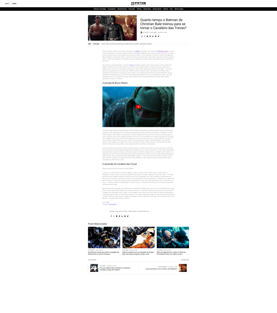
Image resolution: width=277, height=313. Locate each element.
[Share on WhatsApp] (147, 36)
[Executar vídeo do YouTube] (138, 107)
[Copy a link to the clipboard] (158, 36)
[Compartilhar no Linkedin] (152, 36)
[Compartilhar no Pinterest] (150, 36)
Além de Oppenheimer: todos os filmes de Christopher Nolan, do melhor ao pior (171, 253)
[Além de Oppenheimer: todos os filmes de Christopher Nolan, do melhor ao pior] (173, 237)
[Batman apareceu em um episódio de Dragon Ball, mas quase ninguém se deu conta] (138, 237)
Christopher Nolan (162, 51)
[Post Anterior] (94, 268)
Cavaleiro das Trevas (121, 211)
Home (89, 44)
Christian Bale (133, 211)
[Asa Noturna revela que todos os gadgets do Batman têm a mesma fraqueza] (104, 237)
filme (131, 65)
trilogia (137, 51)
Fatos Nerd (154, 32)
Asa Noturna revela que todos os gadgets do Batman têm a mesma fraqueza (103, 253)
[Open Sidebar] (271, 16)
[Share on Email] (155, 36)
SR (107, 202)
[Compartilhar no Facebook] (142, 36)
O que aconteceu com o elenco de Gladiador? (161, 269)
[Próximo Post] (183, 268)
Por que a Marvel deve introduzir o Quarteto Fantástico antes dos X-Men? (115, 269)
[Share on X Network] (144, 36)
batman (112, 211)
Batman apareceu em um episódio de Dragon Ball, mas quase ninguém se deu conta (138, 253)
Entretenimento (162, 267)
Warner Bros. (113, 204)
